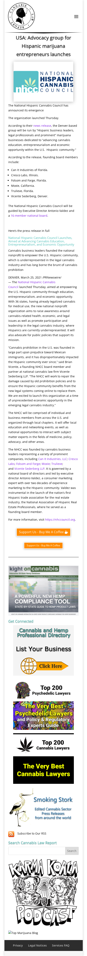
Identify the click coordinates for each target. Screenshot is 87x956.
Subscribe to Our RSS (31, 833)
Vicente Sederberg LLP (29, 469)
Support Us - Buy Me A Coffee (41, 532)
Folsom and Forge (28, 464)
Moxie (46, 464)
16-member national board (29, 215)
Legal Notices (37, 945)
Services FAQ (60, 945)
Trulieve (56, 464)
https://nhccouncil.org (60, 519)
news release (42, 126)
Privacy (18, 945)
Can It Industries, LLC (52, 459)
